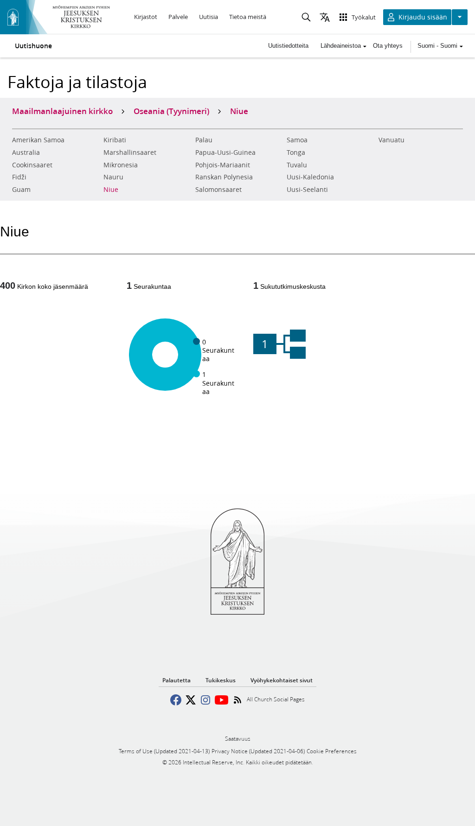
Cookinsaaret (32, 165)
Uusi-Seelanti (307, 189)
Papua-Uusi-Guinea (225, 152)
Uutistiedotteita (288, 45)
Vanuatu (391, 140)
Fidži (19, 177)
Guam (21, 189)
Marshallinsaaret (129, 152)
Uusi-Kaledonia (310, 177)
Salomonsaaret (218, 189)
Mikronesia (120, 165)
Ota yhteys (388, 45)
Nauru (113, 177)
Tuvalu (297, 165)
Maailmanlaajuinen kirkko (62, 110)
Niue (110, 189)
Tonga (296, 152)
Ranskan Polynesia (224, 177)
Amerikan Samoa (38, 140)
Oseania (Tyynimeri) (171, 110)
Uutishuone (33, 46)
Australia (26, 152)
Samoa (297, 140)
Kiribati (114, 140)
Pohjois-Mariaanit (222, 165)
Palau (203, 140)
